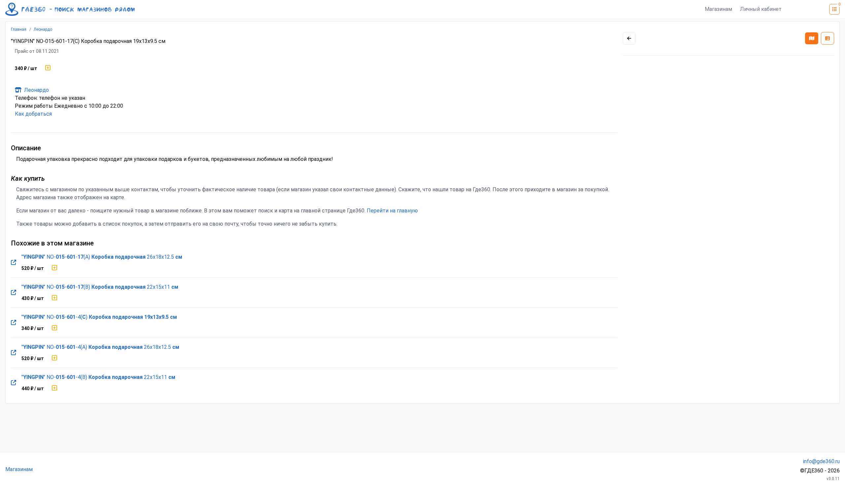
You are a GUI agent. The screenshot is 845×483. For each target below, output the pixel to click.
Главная (18, 29)
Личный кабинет (761, 9)
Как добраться (33, 114)
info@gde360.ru (821, 461)
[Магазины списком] (827, 38)
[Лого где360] (70, 9)
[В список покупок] (48, 68)
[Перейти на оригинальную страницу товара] (13, 263)
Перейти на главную (392, 210)
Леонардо (43, 29)
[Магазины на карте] (811, 38)
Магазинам (718, 9)
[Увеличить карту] (629, 38)
